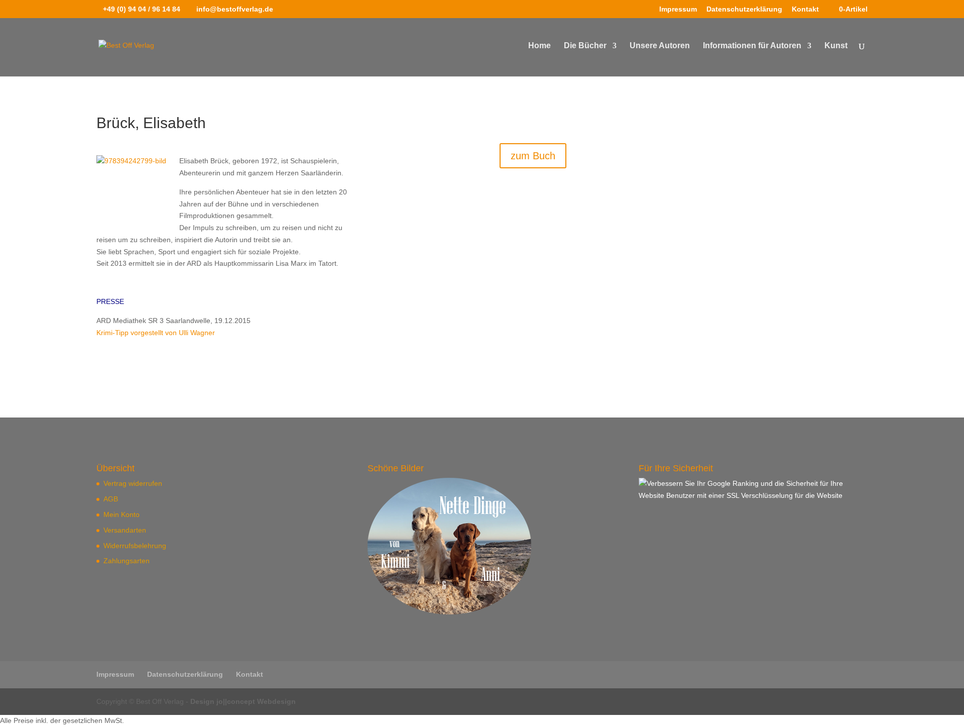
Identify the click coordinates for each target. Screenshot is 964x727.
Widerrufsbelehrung (134, 546)
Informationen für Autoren (752, 46)
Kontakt (805, 9)
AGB (110, 499)
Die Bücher (585, 46)
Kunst (836, 46)
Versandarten (124, 530)
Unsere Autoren (660, 46)
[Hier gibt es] (449, 612)
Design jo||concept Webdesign (243, 701)
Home (539, 46)
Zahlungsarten (126, 561)
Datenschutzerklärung (744, 9)
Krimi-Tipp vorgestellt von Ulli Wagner (155, 333)
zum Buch (533, 155)
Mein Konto (121, 514)
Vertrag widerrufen (132, 483)
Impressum (678, 9)
